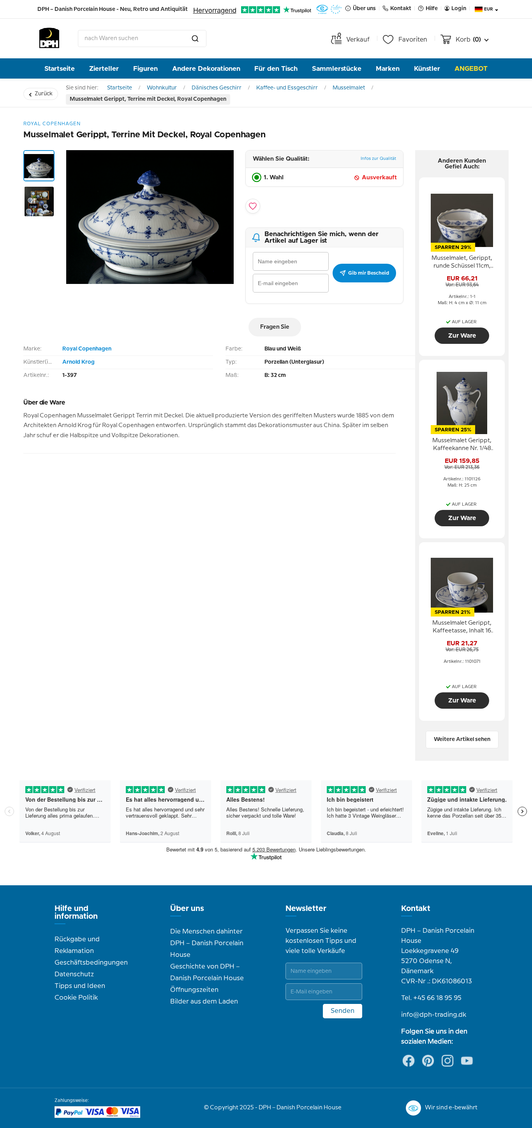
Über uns (187, 909)
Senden (342, 1011)
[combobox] (142, 38)
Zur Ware (462, 336)
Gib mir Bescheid (368, 273)
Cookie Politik (76, 998)
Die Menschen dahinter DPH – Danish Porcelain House (206, 943)
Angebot (471, 68)
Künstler (427, 68)
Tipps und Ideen (80, 986)
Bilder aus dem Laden (204, 1001)
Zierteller (104, 68)
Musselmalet (349, 88)
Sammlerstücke (336, 68)
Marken (388, 68)
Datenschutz (74, 974)
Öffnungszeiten (194, 990)
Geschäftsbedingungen (91, 963)
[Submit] (195, 38)
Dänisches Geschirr (216, 88)
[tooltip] (462, 262)
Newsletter (305, 909)
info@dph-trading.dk (433, 1015)
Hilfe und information (76, 912)
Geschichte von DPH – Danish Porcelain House (207, 972)
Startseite (59, 68)
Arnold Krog (78, 362)
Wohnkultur (162, 88)
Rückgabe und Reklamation (77, 945)
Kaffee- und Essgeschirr (287, 88)
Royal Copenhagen (86, 349)
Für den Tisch (276, 68)
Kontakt (415, 909)
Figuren (145, 68)
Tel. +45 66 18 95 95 (431, 998)
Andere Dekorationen (206, 68)
